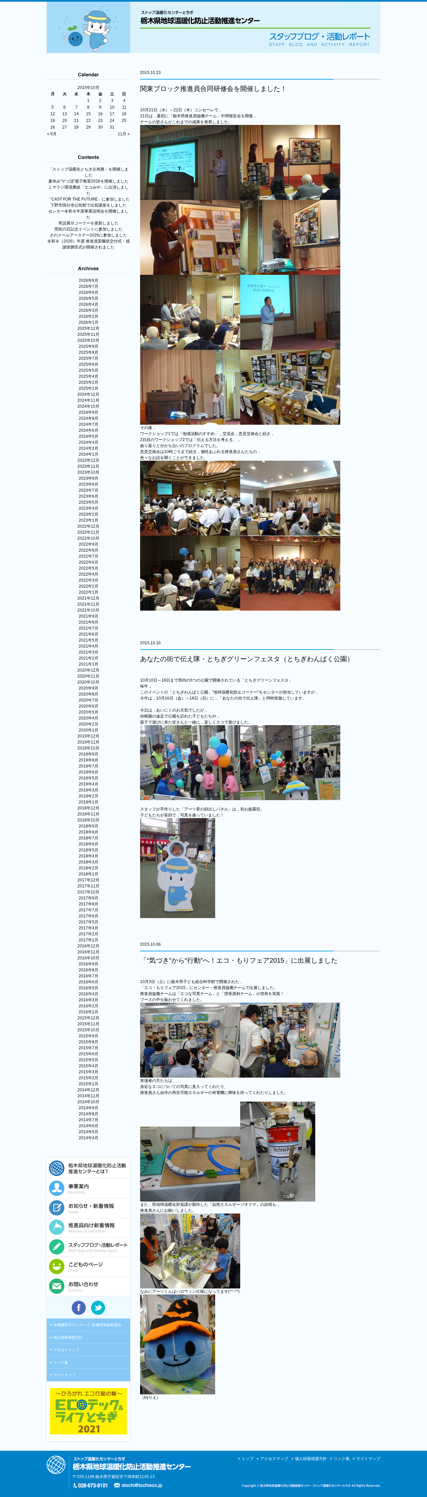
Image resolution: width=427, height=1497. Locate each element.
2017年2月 (88, 934)
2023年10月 (88, 472)
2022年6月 (88, 562)
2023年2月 (88, 514)
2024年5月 (88, 436)
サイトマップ (64, 1375)
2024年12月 (88, 394)
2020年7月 (88, 700)
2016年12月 (88, 946)
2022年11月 (88, 532)
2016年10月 (88, 958)
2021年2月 (88, 658)
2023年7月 (88, 490)
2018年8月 (88, 832)
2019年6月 (88, 772)
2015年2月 (88, 1078)
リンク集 (60, 1362)
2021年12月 (88, 598)
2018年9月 (88, 826)
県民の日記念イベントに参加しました (88, 229)
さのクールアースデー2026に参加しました (88, 235)
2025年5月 (88, 370)
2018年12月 (88, 808)
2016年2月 (88, 1006)
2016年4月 (88, 994)
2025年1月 (88, 388)
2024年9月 (88, 412)
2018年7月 (88, 838)
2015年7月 (88, 1048)
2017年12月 (88, 880)
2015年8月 (88, 1042)
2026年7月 (88, 286)
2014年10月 (88, 1102)
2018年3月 (88, 862)
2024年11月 (88, 400)
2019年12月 (88, 736)
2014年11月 (88, 1096)
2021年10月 (88, 610)
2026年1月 (88, 322)
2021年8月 (88, 622)
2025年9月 (88, 346)
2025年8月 (88, 352)
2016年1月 (88, 1012)
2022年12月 (88, 526)
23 (100, 120)
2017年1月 (88, 940)
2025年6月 (88, 364)
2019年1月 (88, 802)
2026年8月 (88, 280)
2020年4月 (88, 718)
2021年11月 (88, 604)
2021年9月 (88, 616)
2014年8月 (88, 1114)
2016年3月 (88, 1000)
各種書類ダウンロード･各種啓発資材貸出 (87, 1325)
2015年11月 (88, 1024)
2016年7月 (88, 976)
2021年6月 (88, 634)
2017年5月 (88, 922)
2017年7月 (88, 910)
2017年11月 (88, 886)
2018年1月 (88, 874)
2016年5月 (88, 988)
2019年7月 (88, 766)
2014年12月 (88, 1090)
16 (100, 114)
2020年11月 (88, 676)
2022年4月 (88, 574)
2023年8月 (88, 484)
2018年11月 (88, 814)
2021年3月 (88, 652)
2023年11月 (88, 466)
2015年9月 (88, 1036)
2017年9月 (88, 898)
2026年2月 (88, 316)
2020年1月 (88, 730)
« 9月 (52, 134)
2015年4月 (88, 1066)
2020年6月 (88, 706)
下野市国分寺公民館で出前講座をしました (88, 205)
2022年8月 (88, 550)
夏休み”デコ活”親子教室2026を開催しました (88, 181)
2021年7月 (88, 628)
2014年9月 (88, 1108)
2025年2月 (88, 382)
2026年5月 (88, 298)
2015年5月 (88, 1060)
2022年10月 (88, 538)
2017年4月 (88, 928)
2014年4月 (88, 1138)
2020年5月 (88, 712)
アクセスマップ (66, 1350)
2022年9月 (88, 544)
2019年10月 (88, 748)
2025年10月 (88, 340)
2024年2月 (88, 448)
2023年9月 (88, 478)
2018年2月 (88, 868)
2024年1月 (88, 454)
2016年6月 (88, 982)
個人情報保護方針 (68, 1337)
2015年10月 (88, 1030)
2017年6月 (88, 916)
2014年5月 (88, 1132)
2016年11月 (88, 952)
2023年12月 (88, 460)
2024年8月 (88, 418)
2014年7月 (88, 1120)
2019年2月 (88, 796)
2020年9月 (88, 688)
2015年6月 (88, 1054)
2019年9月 (88, 754)
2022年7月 (88, 556)
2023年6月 (88, 496)
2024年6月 (88, 430)
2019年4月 (88, 784)
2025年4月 (88, 376)
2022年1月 (88, 592)
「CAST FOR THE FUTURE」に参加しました (88, 199)
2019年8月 (88, 760)
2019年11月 (88, 742)
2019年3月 (88, 790)
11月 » (124, 134)
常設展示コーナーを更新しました (88, 223)
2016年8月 (88, 970)
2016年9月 (88, 964)
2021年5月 (88, 640)
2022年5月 (88, 568)
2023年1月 (88, 520)
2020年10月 (88, 682)
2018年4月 (88, 856)
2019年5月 (88, 778)
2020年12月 (88, 670)
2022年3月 (88, 580)
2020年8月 (88, 694)
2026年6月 (88, 292)
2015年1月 (88, 1084)
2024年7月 (88, 424)
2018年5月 (88, 850)
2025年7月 (88, 358)
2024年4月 (88, 442)
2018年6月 (88, 844)
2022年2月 (88, 586)
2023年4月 (88, 508)
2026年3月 (88, 310)
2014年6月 (88, 1126)
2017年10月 (88, 892)
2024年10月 (88, 406)
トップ (248, 1458)
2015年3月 (88, 1072)
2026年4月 (88, 304)
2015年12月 (88, 1018)
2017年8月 (88, 904)
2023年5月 (88, 502)
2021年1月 (88, 664)
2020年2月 (88, 724)
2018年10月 (88, 820)
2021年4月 (88, 646)
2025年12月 (88, 328)
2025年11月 (88, 334)
